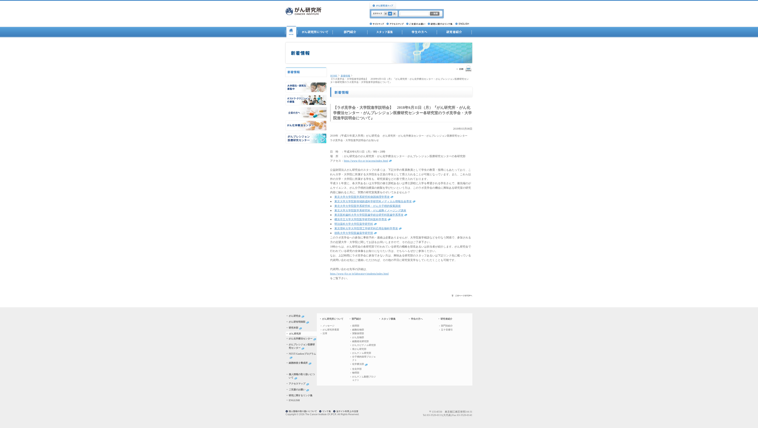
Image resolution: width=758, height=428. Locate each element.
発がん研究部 (359, 349)
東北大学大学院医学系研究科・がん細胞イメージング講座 (370, 210)
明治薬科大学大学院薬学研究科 (353, 223)
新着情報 (345, 75)
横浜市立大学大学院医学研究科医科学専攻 (360, 219)
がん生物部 (358, 337)
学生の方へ (417, 318)
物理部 (355, 372)
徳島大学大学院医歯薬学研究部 (353, 233)
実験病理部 (358, 333)
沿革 (325, 333)
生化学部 (357, 369)
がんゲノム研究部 (361, 353)
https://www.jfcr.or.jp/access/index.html (366, 160)
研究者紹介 (454, 32)
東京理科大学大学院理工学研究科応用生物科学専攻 (366, 228)
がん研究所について (315, 32)
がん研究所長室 (331, 329)
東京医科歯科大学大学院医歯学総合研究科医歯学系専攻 (368, 214)
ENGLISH (294, 400)
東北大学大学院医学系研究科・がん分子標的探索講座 (367, 205)
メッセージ (328, 325)
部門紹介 (350, 32)
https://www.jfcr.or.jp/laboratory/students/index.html (359, 273)
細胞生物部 (358, 329)
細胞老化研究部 (360, 341)
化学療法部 (358, 364)
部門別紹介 (447, 325)
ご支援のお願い (297, 389)
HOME (333, 75)
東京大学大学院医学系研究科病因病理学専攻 (362, 196)
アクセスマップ (297, 383)
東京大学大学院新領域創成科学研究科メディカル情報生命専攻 (373, 201)
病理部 (355, 325)
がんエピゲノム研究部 (364, 345)
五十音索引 (447, 329)
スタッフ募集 (388, 318)
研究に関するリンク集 (300, 395)
